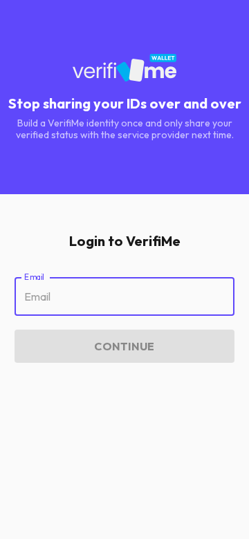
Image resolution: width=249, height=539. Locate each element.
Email (34, 277)
